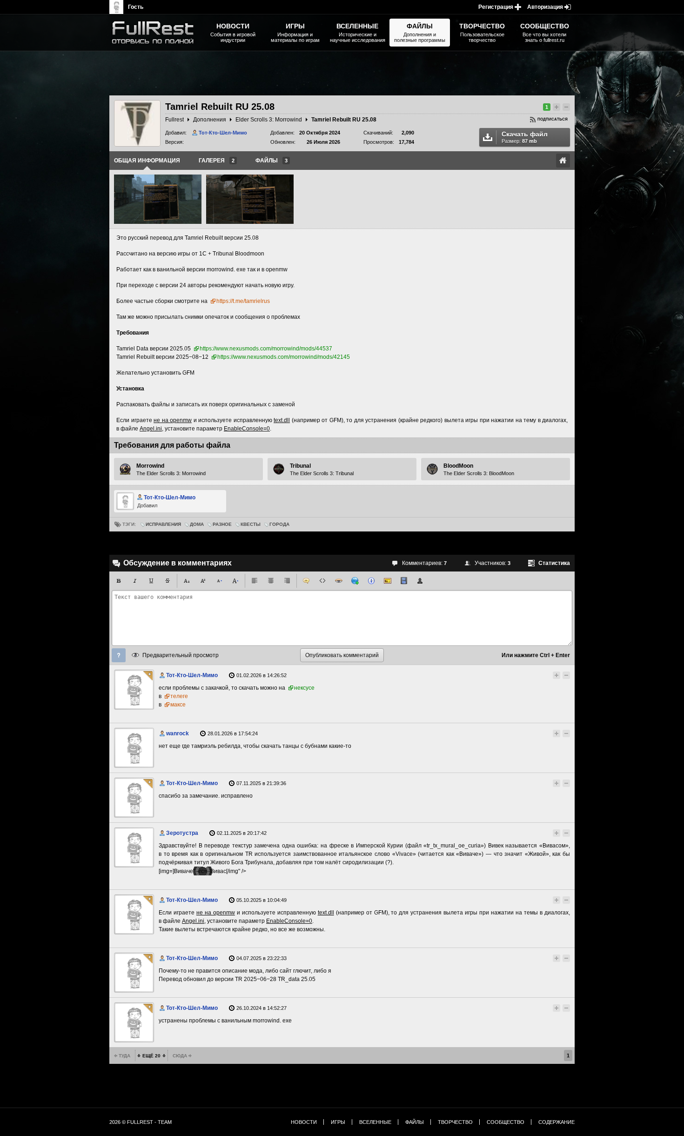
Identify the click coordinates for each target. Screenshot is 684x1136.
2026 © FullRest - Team (140, 1122)
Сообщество (505, 1122)
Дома (197, 524)
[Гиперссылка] (355, 581)
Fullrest (174, 119)
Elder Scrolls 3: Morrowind (268, 119)
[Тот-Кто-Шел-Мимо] (134, 689)
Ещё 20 (151, 1055)
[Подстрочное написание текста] (187, 581)
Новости (304, 1122)
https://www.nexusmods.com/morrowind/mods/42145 (283, 357)
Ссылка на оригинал (563, 161)
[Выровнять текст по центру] (271, 581)
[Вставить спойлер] (339, 581)
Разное (222, 524)
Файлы (414, 1122)
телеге (179, 696)
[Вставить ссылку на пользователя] (420, 581)
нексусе (304, 688)
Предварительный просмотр (180, 655)
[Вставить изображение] (388, 581)
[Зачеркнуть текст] (167, 581)
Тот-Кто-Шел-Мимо (223, 132)
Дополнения (209, 119)
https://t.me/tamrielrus (243, 301)
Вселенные (375, 1122)
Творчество (455, 1122)
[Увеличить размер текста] (235, 581)
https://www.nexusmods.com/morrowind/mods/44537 (266, 348)
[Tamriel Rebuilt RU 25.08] (157, 199)
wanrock (177, 733)
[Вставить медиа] (404, 581)
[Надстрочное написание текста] (203, 581)
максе (178, 704)
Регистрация (495, 7)
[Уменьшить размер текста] (219, 581)
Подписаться (552, 119)
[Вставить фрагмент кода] (322, 581)
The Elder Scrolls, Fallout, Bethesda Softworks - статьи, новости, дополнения (155, 32)
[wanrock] (134, 747)
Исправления (163, 524)
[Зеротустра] (134, 847)
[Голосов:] (548, 675)
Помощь (119, 655)
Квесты (251, 524)
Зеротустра (182, 833)
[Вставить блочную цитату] (306, 581)
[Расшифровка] (371, 581)
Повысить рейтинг (556, 107)
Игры (338, 1122)
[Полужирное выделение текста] (119, 581)
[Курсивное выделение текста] (135, 581)
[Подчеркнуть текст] (151, 581)
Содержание (556, 1122)
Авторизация (545, 7)
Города (279, 524)
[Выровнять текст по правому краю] (287, 581)
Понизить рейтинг (566, 107)
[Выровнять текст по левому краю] (255, 581)
